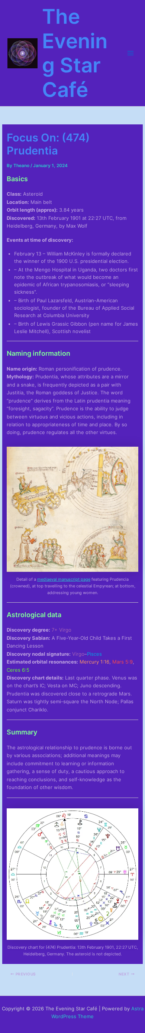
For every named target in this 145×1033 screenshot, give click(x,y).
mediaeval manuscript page (63, 579)
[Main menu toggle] (130, 53)
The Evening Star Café (74, 53)
